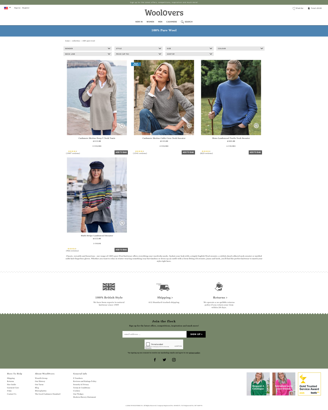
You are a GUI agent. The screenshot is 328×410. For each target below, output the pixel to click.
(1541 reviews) (140, 153)
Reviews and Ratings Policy (84, 381)
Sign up (195, 334)
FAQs (9, 391)
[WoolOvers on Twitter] (164, 359)
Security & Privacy (81, 384)
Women (150, 22)
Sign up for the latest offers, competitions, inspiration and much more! (164, 2)
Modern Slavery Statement (84, 397)
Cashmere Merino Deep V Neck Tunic (97, 138)
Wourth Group (41, 378)
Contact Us (11, 394)
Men (160, 22)
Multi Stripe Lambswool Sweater (97, 235)
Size (169, 48)
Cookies (76, 391)
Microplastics (41, 391)
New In (139, 22)
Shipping (11, 378)
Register (25, 8)
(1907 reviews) (73, 153)
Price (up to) (122, 54)
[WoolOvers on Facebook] (154, 359)
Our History (40, 381)
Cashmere (171, 22)
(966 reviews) (72, 251)
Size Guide (11, 384)
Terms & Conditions (81, 388)
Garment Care (13, 388)
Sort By (171, 54)
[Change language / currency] (7, 9)
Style (119, 48)
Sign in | (17, 8)
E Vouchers (78, 378)
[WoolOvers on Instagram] (173, 359)
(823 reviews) (206, 153)
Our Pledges (78, 394)
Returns (10, 381)
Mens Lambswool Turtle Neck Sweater (231, 138)
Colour (222, 48)
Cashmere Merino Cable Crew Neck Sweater (164, 138)
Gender (69, 48)
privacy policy (194, 353)
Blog (37, 388)
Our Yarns (39, 384)
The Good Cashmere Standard (47, 394)
